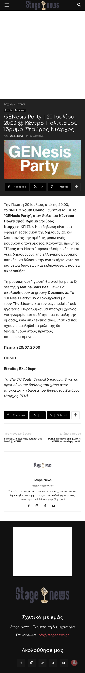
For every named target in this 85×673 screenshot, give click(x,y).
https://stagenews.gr (42, 485)
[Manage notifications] (74, 663)
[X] (53, 663)
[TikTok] (46, 506)
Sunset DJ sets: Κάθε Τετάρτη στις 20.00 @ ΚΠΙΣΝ (23, 440)
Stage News (16, 136)
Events (21, 104)
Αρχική (8, 104)
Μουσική (20, 110)
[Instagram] (38, 506)
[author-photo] (42, 474)
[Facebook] (30, 506)
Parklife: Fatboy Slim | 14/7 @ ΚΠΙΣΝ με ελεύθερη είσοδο (64, 440)
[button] (6, 5)
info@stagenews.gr (53, 635)
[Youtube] (55, 506)
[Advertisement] (42, 55)
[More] (76, 187)
